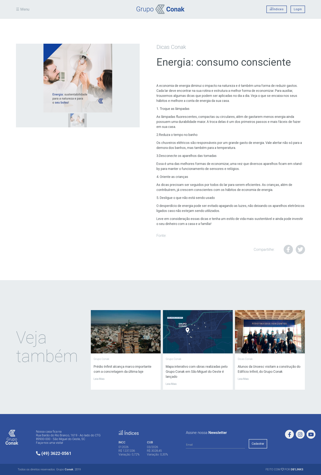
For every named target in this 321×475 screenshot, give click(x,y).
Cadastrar (258, 443)
